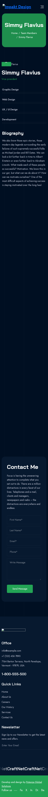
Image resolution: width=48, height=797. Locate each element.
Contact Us (7, 717)
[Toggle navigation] (42, 7)
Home (5, 692)
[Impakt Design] (17, 6)
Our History (8, 707)
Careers (6, 702)
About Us (6, 697)
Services (6, 712)
